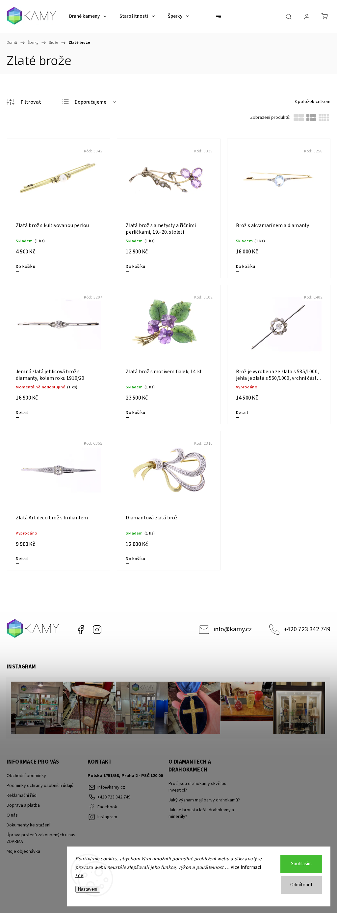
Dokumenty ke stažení (28, 825)
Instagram (97, 630)
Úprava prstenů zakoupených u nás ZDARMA (41, 838)
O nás (12, 815)
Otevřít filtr (24, 102)
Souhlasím (301, 863)
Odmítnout (301, 884)
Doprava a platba (23, 805)
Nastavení (87, 889)
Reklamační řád (22, 795)
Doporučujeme (90, 102)
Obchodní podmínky (26, 775)
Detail (22, 412)
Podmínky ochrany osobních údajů (40, 785)
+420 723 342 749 (307, 629)
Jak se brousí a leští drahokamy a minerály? (201, 813)
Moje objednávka (23, 851)
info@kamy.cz (233, 629)
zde (79, 875)
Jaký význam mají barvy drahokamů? (204, 800)
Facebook (81, 630)
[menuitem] (87, 16)
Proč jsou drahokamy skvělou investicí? (197, 787)
